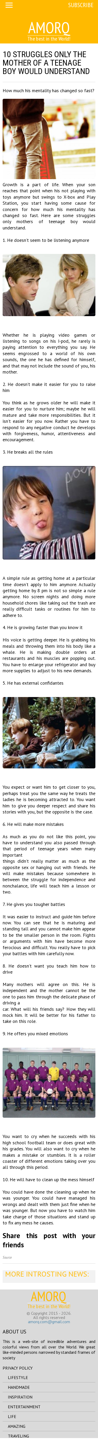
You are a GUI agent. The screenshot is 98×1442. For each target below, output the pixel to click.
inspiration (20, 1397)
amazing (16, 1426)
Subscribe (81, 5)
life (12, 1416)
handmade (19, 1387)
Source (7, 1257)
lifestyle (18, 1377)
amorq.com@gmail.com (49, 1321)
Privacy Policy (18, 1368)
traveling (18, 1436)
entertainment (24, 1407)
